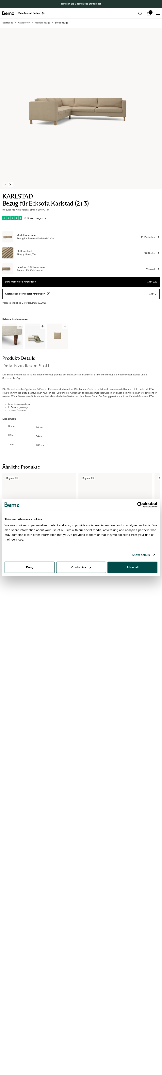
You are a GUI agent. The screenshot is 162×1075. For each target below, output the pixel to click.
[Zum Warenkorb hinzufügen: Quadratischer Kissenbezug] (65, 326)
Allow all (132, 567)
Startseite (7, 22)
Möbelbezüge (42, 22)
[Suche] (140, 14)
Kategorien (24, 22)
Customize (78, 567)
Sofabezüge (61, 22)
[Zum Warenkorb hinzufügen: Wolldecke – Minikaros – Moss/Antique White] (42, 326)
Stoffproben (95, 3)
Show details (141, 554)
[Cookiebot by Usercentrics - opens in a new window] (140, 505)
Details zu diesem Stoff (25, 365)
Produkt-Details (18, 358)
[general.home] (8, 13)
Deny (29, 567)
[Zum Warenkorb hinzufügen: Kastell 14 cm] (20, 326)
